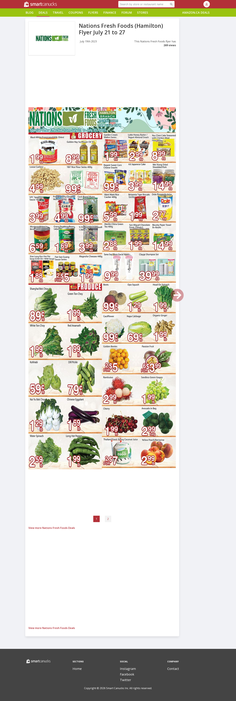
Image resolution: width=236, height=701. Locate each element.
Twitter (125, 680)
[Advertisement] (102, 84)
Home (77, 669)
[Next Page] (177, 295)
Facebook (127, 674)
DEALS (43, 12)
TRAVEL (58, 12)
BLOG (29, 12)
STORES (142, 12)
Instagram (128, 669)
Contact (173, 669)
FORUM (126, 12)
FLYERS (93, 12)
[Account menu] (206, 4)
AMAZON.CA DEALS (196, 12)
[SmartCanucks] (24, 4)
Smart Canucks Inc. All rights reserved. (129, 688)
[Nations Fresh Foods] (51, 38)
